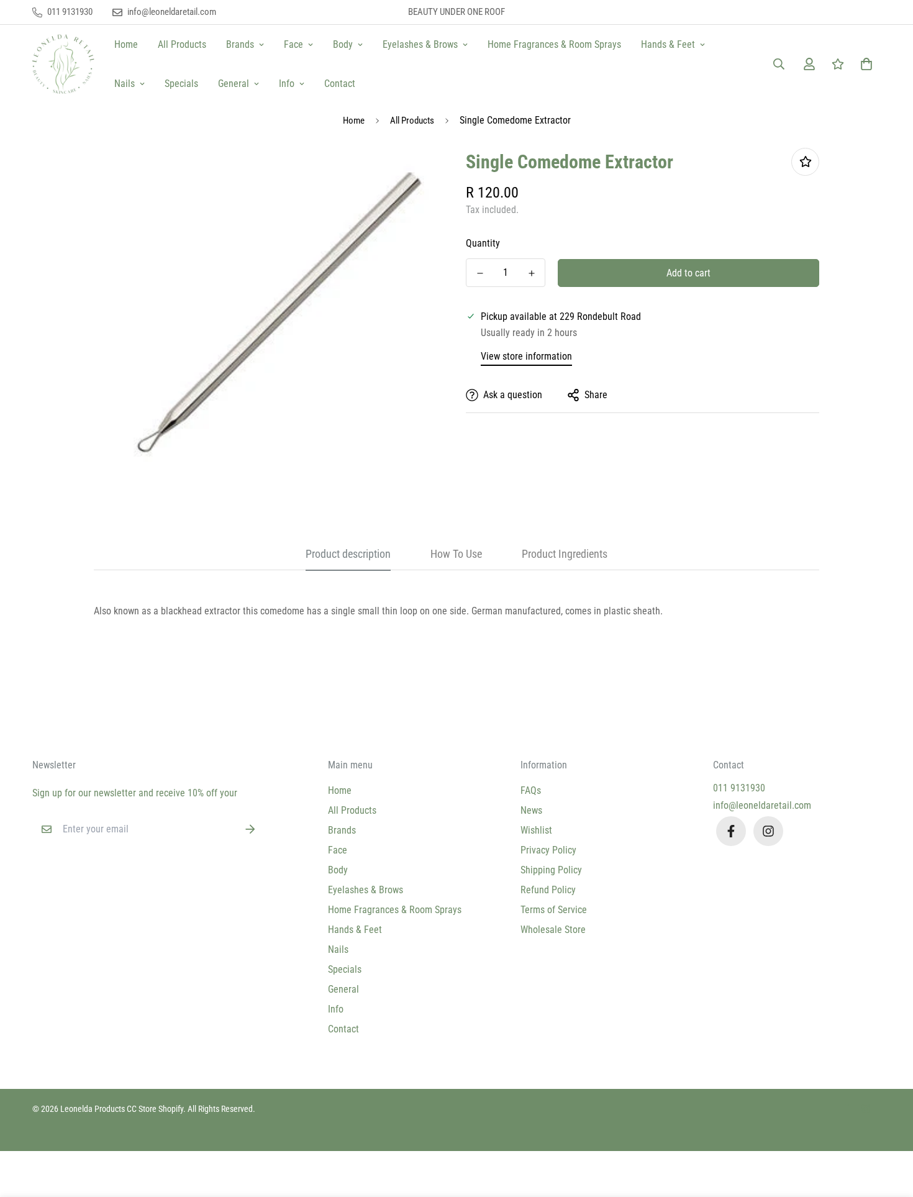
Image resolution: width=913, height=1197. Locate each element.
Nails (124, 83)
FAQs (530, 790)
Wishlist (536, 830)
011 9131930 (739, 788)
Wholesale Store (553, 929)
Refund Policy (548, 890)
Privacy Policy (548, 850)
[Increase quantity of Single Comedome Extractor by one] (531, 273)
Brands (240, 44)
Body (343, 44)
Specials (181, 83)
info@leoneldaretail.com (762, 805)
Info (286, 83)
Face (293, 44)
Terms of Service (553, 910)
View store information (526, 356)
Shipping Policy (551, 870)
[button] (864, 64)
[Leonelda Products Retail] (63, 63)
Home (126, 44)
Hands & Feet (668, 44)
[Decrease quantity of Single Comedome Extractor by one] (479, 273)
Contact (339, 83)
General (233, 83)
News (531, 810)
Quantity (483, 243)
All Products (182, 44)
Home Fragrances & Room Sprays (554, 44)
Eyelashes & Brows (420, 44)
